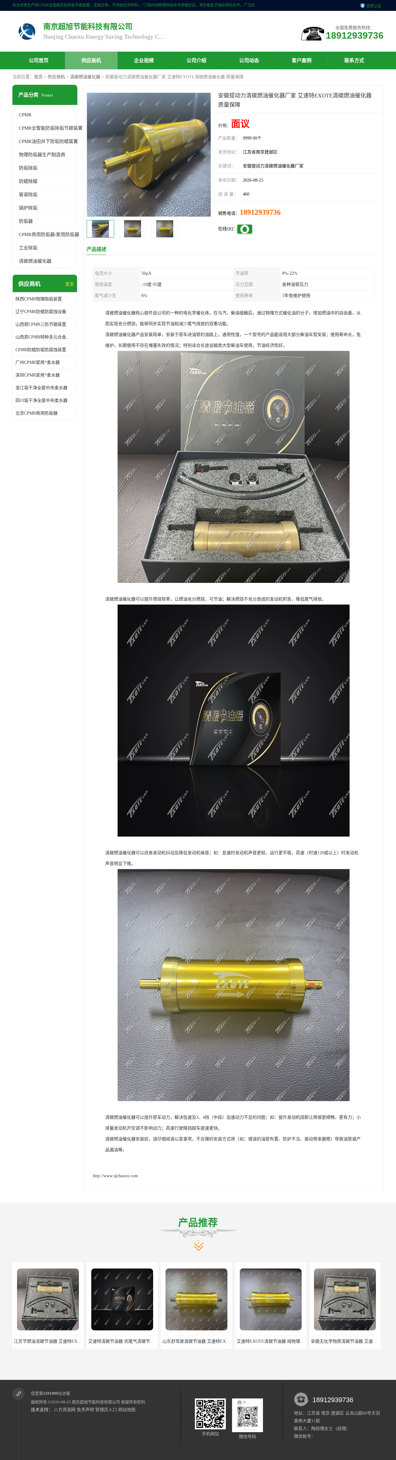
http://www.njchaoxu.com (115, 1176)
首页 (38, 77)
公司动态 (249, 60)
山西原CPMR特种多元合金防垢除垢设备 (44, 337)
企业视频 (144, 60)
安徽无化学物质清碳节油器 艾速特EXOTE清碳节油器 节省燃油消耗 (301, 1341)
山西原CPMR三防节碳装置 (40, 324)
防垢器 (26, 221)
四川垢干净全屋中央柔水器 (41, 400)
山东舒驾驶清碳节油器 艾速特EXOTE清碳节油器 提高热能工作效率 (153, 1341)
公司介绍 (196, 60)
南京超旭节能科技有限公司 (96, 1402)
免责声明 (85, 1409)
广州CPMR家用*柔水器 (37, 362)
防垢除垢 (28, 168)
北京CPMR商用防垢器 (36, 413)
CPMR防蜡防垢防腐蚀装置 (40, 349)
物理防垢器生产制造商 (42, 154)
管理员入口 (106, 1409)
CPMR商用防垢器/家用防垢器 (49, 234)
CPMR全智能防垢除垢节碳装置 (51, 128)
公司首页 (39, 60)
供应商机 (91, 60)
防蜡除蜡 (28, 181)
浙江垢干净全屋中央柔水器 (41, 387)
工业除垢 (28, 247)
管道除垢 (28, 194)
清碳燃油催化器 (85, 77)
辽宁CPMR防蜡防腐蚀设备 (40, 311)
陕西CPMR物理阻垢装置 (38, 299)
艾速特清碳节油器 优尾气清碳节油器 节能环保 (58, 1341)
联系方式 (354, 60)
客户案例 (302, 60)
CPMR (25, 114)
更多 (69, 284)
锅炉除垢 (28, 207)
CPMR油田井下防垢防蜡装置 (48, 141)
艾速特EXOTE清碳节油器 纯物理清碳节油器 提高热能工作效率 (222, 1341)
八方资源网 (64, 1409)
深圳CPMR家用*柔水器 (37, 375)
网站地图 (127, 1409)
